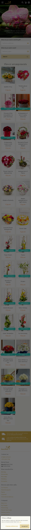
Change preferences (12, 526)
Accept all (25, 526)
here (20, 522)
